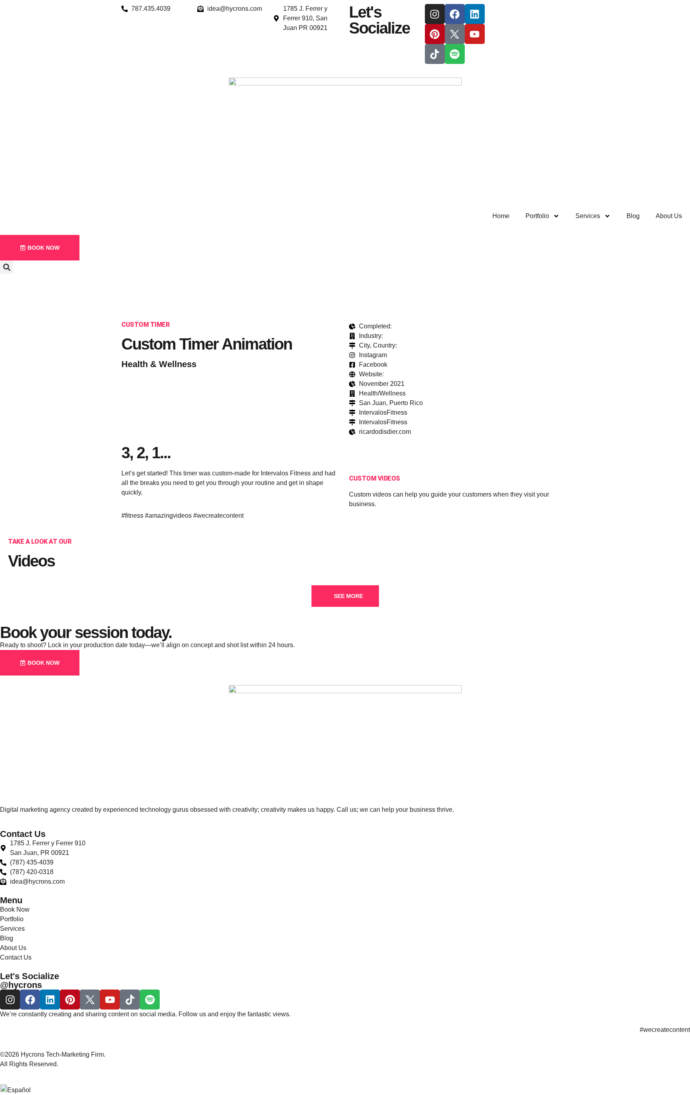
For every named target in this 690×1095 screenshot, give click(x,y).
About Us (669, 216)
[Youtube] (475, 34)
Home (501, 216)
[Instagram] (435, 14)
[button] (6, 267)
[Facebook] (455, 14)
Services (587, 216)
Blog (633, 216)
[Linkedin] (475, 14)
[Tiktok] (435, 54)
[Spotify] (455, 54)
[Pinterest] (435, 34)
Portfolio (537, 216)
